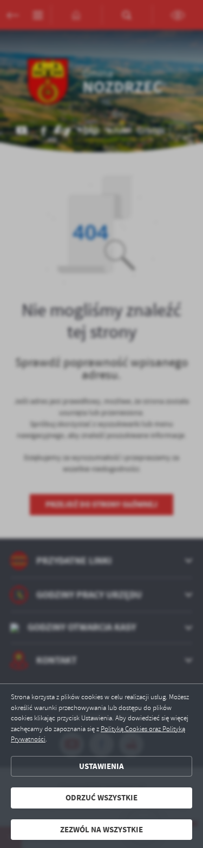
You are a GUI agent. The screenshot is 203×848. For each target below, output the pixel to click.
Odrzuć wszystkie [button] (101, 797)
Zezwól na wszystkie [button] (101, 829)
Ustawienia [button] (101, 766)
